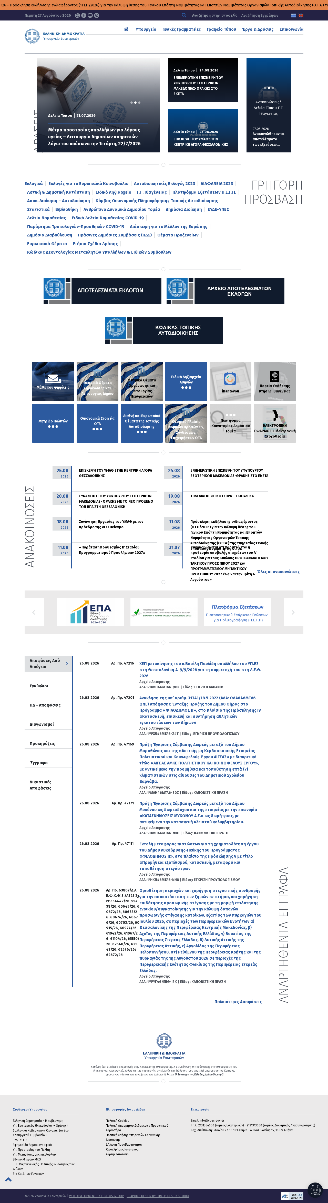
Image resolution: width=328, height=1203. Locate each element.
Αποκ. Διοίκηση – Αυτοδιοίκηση (58, 200)
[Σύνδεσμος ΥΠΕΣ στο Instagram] (96, 15)
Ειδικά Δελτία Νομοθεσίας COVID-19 (108, 218)
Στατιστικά (38, 209)
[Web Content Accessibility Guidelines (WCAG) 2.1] (246, 1196)
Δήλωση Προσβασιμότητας (124, 1144)
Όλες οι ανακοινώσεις (278, 571)
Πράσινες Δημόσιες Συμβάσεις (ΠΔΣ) (115, 235)
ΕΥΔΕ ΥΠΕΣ (20, 1140)
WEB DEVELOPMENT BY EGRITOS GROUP (96, 1196)
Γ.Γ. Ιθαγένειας (152, 192)
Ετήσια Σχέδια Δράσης (95, 243)
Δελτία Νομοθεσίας (46, 218)
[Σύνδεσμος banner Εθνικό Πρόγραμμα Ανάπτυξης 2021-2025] (164, 612)
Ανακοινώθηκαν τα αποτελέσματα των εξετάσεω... (263, 139)
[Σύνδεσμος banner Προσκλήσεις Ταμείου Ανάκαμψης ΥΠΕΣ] (90, 612)
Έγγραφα (39, 762)
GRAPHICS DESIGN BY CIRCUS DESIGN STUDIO (158, 1196)
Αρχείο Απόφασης (154, 682)
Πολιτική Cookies (117, 1121)
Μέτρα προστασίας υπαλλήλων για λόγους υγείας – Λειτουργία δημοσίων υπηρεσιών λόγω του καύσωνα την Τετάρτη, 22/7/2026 (94, 137)
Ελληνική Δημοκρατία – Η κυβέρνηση (38, 1121)
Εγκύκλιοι (39, 685)
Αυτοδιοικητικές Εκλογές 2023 (164, 183)
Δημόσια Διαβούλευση (49, 235)
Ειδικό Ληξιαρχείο (113, 192)
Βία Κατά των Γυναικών (28, 1174)
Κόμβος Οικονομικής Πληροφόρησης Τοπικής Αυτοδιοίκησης (157, 200)
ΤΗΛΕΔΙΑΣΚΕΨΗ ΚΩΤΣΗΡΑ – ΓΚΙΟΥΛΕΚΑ (222, 496)
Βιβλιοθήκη (66, 209)
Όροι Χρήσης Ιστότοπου (122, 1149)
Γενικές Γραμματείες (181, 29)
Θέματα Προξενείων (178, 235)
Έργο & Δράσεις (257, 29)
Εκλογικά (34, 183)
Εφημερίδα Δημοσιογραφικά (32, 1145)
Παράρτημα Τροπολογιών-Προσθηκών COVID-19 (75, 226)
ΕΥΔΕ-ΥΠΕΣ (218, 209)
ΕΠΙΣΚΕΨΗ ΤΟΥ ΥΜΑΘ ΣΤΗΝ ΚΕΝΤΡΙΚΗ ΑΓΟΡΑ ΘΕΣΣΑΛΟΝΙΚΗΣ (200, 142)
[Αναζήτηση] (184, 15)
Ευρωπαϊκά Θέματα (47, 243)
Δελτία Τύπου (60, 115)
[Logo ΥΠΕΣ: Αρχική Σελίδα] (63, 36)
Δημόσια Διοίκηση (184, 209)
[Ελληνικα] (293, 15)
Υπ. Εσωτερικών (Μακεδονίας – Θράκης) (40, 1125)
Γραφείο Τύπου (221, 29)
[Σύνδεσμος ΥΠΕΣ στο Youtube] (90, 15)
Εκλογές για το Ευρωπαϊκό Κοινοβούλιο (88, 183)
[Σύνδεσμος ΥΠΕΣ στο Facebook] (83, 15)
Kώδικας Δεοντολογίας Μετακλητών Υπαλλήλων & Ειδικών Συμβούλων (99, 252)
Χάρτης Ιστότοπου (118, 1154)
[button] (34, 612)
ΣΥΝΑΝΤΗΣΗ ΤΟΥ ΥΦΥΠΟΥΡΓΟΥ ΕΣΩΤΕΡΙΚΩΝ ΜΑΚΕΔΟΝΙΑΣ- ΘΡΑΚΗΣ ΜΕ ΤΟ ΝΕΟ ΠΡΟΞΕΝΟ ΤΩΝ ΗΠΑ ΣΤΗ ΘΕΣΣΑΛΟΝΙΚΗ (116, 501)
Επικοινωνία (291, 29)
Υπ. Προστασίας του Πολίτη (31, 1150)
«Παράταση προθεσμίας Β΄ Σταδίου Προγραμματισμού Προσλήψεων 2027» (112, 550)
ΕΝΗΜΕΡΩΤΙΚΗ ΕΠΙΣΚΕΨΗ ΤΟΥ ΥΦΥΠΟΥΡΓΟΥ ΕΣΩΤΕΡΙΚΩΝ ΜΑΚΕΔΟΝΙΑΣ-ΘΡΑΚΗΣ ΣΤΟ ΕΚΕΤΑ (198, 86)
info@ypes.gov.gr (212, 1120)
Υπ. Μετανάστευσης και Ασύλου (34, 1154)
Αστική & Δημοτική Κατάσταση (58, 192)
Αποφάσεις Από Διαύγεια (45, 663)
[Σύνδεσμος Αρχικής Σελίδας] (127, 29)
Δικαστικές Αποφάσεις (40, 785)
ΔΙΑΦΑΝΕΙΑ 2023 (217, 183)
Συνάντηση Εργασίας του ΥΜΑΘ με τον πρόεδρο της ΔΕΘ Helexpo (111, 524)
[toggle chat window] (315, 1190)
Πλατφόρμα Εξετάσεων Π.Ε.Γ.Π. (204, 192)
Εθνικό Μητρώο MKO (27, 1159)
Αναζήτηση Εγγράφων (259, 15)
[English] (301, 15)
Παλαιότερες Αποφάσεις (238, 1001)
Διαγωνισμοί (42, 724)
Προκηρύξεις (42, 743)
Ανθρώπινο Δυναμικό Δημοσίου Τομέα (122, 209)
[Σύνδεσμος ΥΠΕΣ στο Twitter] (77, 15)
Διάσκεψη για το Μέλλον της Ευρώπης (168, 226)
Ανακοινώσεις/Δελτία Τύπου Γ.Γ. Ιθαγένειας (263, 108)
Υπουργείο (146, 29)
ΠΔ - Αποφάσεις (45, 705)
